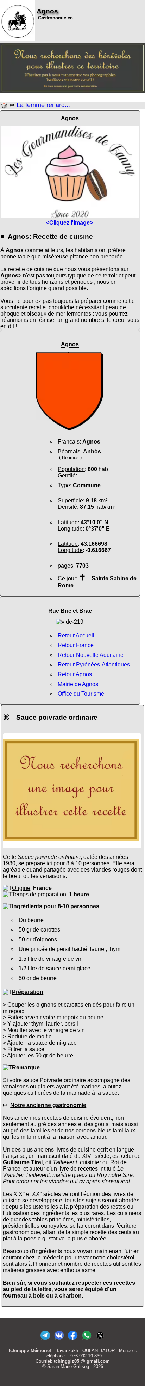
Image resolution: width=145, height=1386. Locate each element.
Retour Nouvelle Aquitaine (91, 655)
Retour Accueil (76, 636)
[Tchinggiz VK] (59, 1340)
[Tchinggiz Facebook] (73, 1340)
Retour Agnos (75, 674)
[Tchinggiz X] (100, 1340)
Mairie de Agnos (78, 684)
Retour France (76, 645)
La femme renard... (43, 105)
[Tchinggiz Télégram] (45, 1340)
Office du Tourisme (81, 694)
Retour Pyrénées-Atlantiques (94, 664)
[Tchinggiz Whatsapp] (86, 1340)
